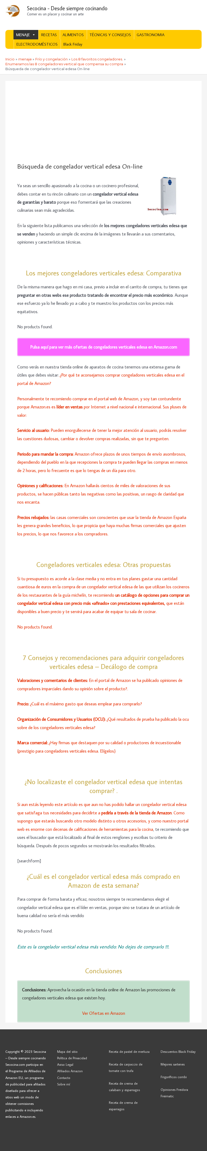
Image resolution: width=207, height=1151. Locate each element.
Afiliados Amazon (70, 1071)
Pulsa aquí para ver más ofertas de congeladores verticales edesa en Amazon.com (103, 347)
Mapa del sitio (67, 1051)
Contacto (63, 1077)
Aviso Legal (65, 1064)
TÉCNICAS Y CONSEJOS (110, 34)
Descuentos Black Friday (178, 1051)
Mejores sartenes (173, 1064)
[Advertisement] (103, 122)
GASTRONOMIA (150, 34)
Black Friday (72, 44)
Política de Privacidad (72, 1058)
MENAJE (23, 34)
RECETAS (49, 34)
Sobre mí (63, 1084)
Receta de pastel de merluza (129, 1051)
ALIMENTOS (73, 34)
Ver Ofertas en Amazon (103, 1013)
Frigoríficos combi (174, 1077)
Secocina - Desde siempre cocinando (67, 8)
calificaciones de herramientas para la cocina (113, 829)
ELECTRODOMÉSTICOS (37, 44)
